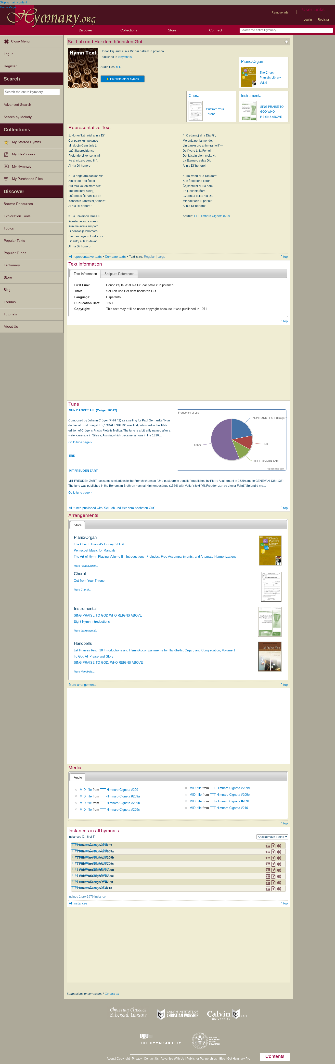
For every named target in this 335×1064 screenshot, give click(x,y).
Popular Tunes (15, 253)
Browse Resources (18, 204)
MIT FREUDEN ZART (83, 470)
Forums (10, 302)
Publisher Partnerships (201, 1058)
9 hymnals (125, 57)
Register (323, 19)
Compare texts (115, 256)
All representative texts (85, 256)
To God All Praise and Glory (93, 656)
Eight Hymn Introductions (92, 621)
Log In (8, 54)
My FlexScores (23, 154)
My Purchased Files (27, 179)
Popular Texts (14, 240)
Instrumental (251, 96)
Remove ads (279, 12)
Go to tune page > (80, 442)
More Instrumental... (86, 630)
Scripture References (119, 274)
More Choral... (82, 589)
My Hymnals (21, 166)
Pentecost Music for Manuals (95, 550)
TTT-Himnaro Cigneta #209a (120, 796)
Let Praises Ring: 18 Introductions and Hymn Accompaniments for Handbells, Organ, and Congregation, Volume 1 (154, 650)
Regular (149, 256)
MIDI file (86, 790)
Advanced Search (17, 105)
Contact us (112, 994)
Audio (78, 777)
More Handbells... (84, 671)
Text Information (85, 274)
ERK (72, 456)
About (111, 1058)
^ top (284, 256)
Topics (9, 228)
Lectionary (12, 265)
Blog (7, 290)
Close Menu (20, 41)
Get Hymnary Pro (238, 1058)
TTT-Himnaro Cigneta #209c (120, 809)
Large (161, 256)
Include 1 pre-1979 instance (87, 896)
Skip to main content (13, 2)
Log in (308, 19)
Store (172, 30)
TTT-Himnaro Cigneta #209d (230, 788)
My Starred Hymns (26, 142)
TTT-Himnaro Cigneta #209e (230, 794)
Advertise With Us (172, 1058)
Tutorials (10, 314)
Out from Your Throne (89, 580)
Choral (194, 96)
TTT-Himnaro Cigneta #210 (229, 808)
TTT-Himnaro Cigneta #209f (229, 801)
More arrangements (82, 685)
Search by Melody (18, 117)
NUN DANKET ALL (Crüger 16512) (93, 410)
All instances (78, 903)
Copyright (123, 1058)
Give (222, 1058)
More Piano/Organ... (86, 565)
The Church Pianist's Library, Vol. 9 (270, 77)
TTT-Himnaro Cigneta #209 (212, 216)
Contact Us (151, 1058)
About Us (11, 326)
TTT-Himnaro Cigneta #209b (120, 803)
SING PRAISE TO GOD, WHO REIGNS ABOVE (108, 662)
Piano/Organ (252, 61)
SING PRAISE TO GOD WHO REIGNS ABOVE (271, 112)
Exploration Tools (17, 216)
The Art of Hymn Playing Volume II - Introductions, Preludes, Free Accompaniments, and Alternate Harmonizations (155, 556)
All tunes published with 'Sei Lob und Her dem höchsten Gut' (112, 508)
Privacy (137, 1058)
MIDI (119, 67)
